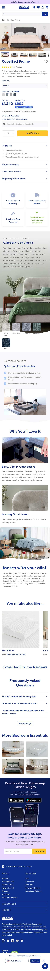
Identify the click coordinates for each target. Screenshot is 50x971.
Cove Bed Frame (15, 866)
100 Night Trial (8, 881)
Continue (35, 961)
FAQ (27, 878)
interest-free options (29, 111)
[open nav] (3, 7)
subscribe (39, 851)
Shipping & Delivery (33, 891)
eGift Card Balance (9, 897)
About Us (5, 878)
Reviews (5, 891)
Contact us (29, 881)
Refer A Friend (8, 888)
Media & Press (7, 885)
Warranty (29, 885)
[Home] (3, 20)
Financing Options (32, 888)
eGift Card (6, 894)
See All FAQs (25, 723)
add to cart (33, 133)
